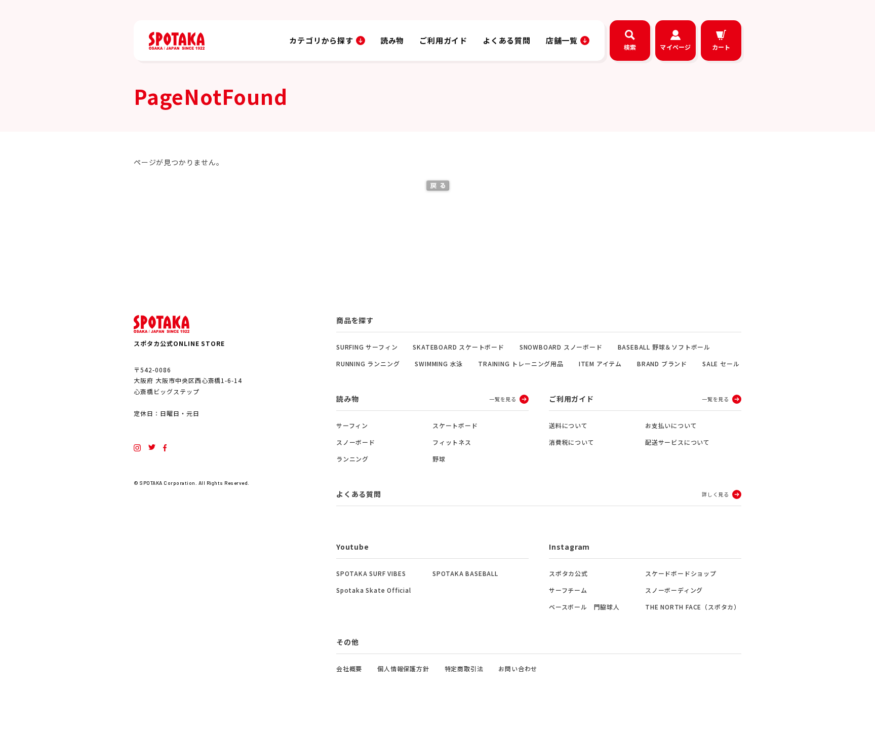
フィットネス (451, 442)
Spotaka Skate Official (373, 590)
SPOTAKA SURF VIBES (371, 573)
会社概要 (349, 668)
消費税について (571, 442)
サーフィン (352, 425)
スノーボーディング (674, 590)
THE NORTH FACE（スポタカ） (692, 606)
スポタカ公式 (568, 573)
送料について (568, 425)
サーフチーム (568, 590)
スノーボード (355, 442)
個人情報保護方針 (403, 668)
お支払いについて (671, 425)
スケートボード (455, 425)
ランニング (352, 458)
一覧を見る (502, 399)
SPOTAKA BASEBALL (465, 573)
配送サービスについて (677, 442)
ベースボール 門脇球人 (584, 606)
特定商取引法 (464, 668)
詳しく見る (715, 494)
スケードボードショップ (681, 573)
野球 (439, 458)
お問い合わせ (517, 668)
